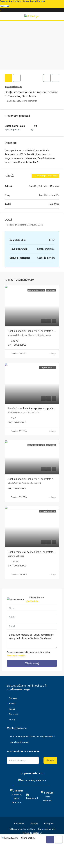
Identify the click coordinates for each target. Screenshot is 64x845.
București (13, 714)
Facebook (19, 823)
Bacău (12, 703)
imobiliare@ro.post (19, 742)
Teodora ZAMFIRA (19, 354)
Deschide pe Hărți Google (46, 176)
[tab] (8, 78)
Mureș (12, 719)
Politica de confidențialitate (22, 829)
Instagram (48, 823)
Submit (50, 760)
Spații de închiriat (14, 87)
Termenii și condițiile (16, 656)
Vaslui (12, 709)
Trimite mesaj (32, 663)
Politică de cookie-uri (32, 833)
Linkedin (33, 823)
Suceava (13, 698)
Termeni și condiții (46, 829)
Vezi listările (32, 601)
